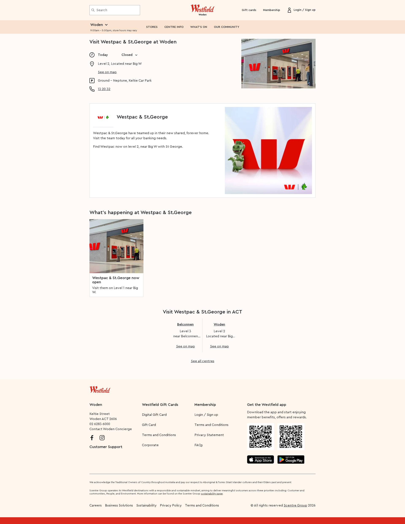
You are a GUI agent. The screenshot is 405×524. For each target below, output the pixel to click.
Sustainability (146, 505)
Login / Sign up (206, 414)
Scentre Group (295, 505)
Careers (95, 505)
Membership (271, 10)
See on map (107, 72)
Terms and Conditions (159, 435)
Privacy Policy (171, 505)
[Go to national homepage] (100, 388)
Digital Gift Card (154, 414)
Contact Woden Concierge (110, 429)
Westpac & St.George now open (115, 280)
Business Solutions (119, 505)
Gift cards (249, 10)
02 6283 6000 (99, 424)
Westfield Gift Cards (160, 405)
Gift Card (149, 425)
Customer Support (105, 447)
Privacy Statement (209, 435)
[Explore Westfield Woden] (202, 10)
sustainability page (212, 493)
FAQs (198, 445)
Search (101, 10)
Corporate (150, 445)
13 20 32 (104, 89)
